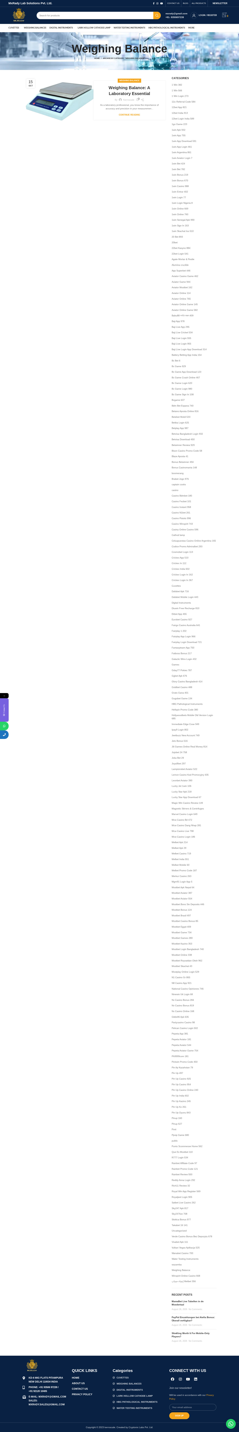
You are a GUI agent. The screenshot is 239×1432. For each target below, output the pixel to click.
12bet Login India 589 (183, 118)
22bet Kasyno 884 (181, 248)
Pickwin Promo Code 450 (185, 1061)
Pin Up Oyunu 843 (181, 1112)
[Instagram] (180, 1379)
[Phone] (4, 734)
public (175, 1140)
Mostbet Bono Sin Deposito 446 (188, 904)
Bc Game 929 (179, 366)
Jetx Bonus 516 (180, 741)
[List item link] (139, 1377)
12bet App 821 (179, 107)
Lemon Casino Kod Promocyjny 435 (190, 774)
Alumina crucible (180, 265)
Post (174, 1129)
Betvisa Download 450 (183, 439)
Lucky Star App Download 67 (186, 797)
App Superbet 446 (181, 270)
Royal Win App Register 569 (186, 1191)
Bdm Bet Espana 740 (182, 405)
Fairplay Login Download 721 (187, 642)
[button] (231, 1424)
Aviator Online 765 (181, 298)
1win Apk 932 (178, 130)
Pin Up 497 (177, 1073)
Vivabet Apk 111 (180, 1242)
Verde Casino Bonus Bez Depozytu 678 (192, 1236)
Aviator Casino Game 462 (185, 276)
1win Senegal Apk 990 (183, 220)
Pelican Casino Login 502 (185, 1028)
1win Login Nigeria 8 (182, 203)
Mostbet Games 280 (182, 938)
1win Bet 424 (178, 163)
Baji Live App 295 (180, 327)
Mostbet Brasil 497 (181, 915)
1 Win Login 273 (180, 96)
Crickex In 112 (179, 563)
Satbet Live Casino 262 (184, 1202)
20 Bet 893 (177, 236)
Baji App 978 (178, 321)
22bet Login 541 (180, 253)
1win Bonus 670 (180, 180)
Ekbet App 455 (179, 614)
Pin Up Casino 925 (181, 1078)
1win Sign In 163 (180, 225)
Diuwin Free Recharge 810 (185, 608)
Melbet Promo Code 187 (184, 870)
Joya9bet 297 (179, 763)
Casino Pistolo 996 (181, 518)
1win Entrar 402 (180, 191)
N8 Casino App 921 (182, 983)
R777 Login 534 (180, 1157)
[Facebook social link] (153, 3)
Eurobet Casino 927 (182, 619)
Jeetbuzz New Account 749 (185, 735)
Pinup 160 (177, 1118)
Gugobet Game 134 (182, 698)
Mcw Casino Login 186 (183, 836)
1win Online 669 (180, 208)
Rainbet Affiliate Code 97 (184, 1163)
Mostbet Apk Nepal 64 (183, 887)
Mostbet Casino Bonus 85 (185, 921)
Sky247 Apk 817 (180, 1208)
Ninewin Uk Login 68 (182, 994)
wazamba (177, 1264)
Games (175, 664)
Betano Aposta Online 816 (185, 411)
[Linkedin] (195, 1379)
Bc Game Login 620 (182, 383)
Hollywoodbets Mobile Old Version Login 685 (192, 717)
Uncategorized (179, 1230)
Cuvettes (176, 586)
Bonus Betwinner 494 (183, 462)
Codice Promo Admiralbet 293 (187, 546)
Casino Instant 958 (181, 507)
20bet (175, 242)
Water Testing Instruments (185, 1259)
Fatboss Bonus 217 (182, 653)
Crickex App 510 (180, 557)
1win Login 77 (179, 197)
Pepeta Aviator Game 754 (185, 1050)
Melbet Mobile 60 (180, 865)
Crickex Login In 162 (182, 574)
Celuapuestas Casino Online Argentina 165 (194, 540)
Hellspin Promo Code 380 (185, 709)
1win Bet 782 (178, 169)
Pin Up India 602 (180, 1095)
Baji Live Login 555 (181, 338)
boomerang (178, 473)
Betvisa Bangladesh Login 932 (187, 434)
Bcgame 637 (178, 400)
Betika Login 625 (180, 422)
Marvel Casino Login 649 (184, 814)
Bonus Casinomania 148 (184, 467)
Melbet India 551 (180, 859)
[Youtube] (188, 1379)
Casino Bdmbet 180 (182, 495)
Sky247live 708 (179, 1213)
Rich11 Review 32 (181, 1185)
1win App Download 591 (184, 141)
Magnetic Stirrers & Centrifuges (188, 808)
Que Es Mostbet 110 (182, 1152)
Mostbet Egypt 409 (181, 926)
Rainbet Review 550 (182, 1174)
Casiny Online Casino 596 (185, 529)
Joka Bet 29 (178, 758)
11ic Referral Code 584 (183, 101)
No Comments (195, 1309)
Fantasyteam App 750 (183, 647)
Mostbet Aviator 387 (182, 893)
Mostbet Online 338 (182, 955)
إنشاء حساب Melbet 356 (184, 1281)
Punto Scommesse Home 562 (187, 1146)
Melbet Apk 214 (180, 842)
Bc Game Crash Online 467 (186, 377)
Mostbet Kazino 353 (182, 943)
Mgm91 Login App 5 (182, 881)
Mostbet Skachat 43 (182, 966)
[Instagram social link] (157, 3)
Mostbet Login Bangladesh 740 (188, 949)
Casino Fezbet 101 (181, 501)
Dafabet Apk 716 (180, 591)
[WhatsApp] (4, 726)
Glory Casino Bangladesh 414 (187, 681)
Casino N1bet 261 (181, 512)
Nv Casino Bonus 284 (183, 1000)
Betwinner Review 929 (183, 445)
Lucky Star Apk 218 (182, 791)
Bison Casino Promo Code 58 (187, 450)
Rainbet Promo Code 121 (185, 1169)
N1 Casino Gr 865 (181, 977)
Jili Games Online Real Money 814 (189, 746)
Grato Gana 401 (180, 692)
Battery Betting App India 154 (187, 355)
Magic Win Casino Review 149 (187, 803)
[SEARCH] (157, 15)
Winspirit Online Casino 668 (186, 1275)
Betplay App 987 (180, 428)
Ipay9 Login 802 (180, 729)
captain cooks (179, 484)
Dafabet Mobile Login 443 (185, 597)
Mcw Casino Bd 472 (182, 820)
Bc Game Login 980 (182, 388)
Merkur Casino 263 (181, 876)
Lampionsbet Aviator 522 (184, 769)
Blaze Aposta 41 (180, 456)
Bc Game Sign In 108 (183, 394)
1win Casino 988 (180, 186)
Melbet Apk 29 (179, 848)
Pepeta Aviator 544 (181, 1045)
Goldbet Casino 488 (182, 687)
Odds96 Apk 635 (180, 1017)
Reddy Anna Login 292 (183, 1180)
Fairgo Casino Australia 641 (186, 625)
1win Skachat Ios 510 (183, 231)
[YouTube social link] (161, 3)
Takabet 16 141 (180, 1225)
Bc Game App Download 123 (186, 372)
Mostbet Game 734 (182, 932)
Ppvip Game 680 (180, 1135)
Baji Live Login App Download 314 (189, 349)
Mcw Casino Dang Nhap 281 (186, 825)
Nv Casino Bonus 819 (183, 1005)
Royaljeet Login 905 (182, 1197)
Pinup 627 (177, 1123)
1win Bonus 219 (180, 174)
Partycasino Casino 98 (183, 1022)
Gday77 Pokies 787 (182, 670)
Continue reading (129, 115)
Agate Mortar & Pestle (183, 259)
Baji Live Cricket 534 (182, 332)
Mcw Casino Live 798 (183, 831)
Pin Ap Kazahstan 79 (182, 1067)
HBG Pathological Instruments (187, 704)
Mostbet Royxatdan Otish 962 (187, 960)
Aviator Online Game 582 (185, 310)
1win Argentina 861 (181, 152)
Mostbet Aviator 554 (182, 898)
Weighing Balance (129, 80)
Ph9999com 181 (180, 1056)
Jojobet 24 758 (179, 752)
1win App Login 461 (182, 146)
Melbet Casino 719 (181, 853)
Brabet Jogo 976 (180, 479)
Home (97, 58)
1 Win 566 (177, 90)
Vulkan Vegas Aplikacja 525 (186, 1247)
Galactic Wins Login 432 (184, 659)
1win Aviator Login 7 (182, 158)
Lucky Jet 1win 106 (181, 786)
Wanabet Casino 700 (182, 1253)
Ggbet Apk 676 (179, 676)
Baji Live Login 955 (181, 343)
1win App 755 (179, 135)
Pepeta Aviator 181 (181, 1039)
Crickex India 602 (181, 569)
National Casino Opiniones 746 (188, 988)
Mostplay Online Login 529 (185, 972)
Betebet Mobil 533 (181, 417)
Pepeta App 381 (180, 1033)
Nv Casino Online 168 (183, 1011)
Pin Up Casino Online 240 (185, 1090)
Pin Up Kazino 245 (181, 1101)
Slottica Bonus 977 (181, 1219)
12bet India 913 (180, 113)
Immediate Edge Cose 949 (185, 724)
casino (175, 490)
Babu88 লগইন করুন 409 (182, 315)
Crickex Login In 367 (182, 580)
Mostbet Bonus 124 (182, 910)
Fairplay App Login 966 (183, 636)
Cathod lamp (178, 535)
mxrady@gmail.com (176, 13)
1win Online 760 (180, 214)
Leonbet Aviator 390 (182, 780)
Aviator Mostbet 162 (182, 287)
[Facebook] (172, 1379)
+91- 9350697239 (175, 17)
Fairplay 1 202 (179, 631)
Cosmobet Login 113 (182, 552)
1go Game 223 (179, 124)
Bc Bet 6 (176, 360)
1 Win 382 (177, 84)
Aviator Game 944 (181, 282)
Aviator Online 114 (181, 293)
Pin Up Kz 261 (179, 1107)
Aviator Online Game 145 (185, 304)
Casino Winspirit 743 (182, 524)
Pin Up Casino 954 (181, 1084)
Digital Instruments (181, 602)
